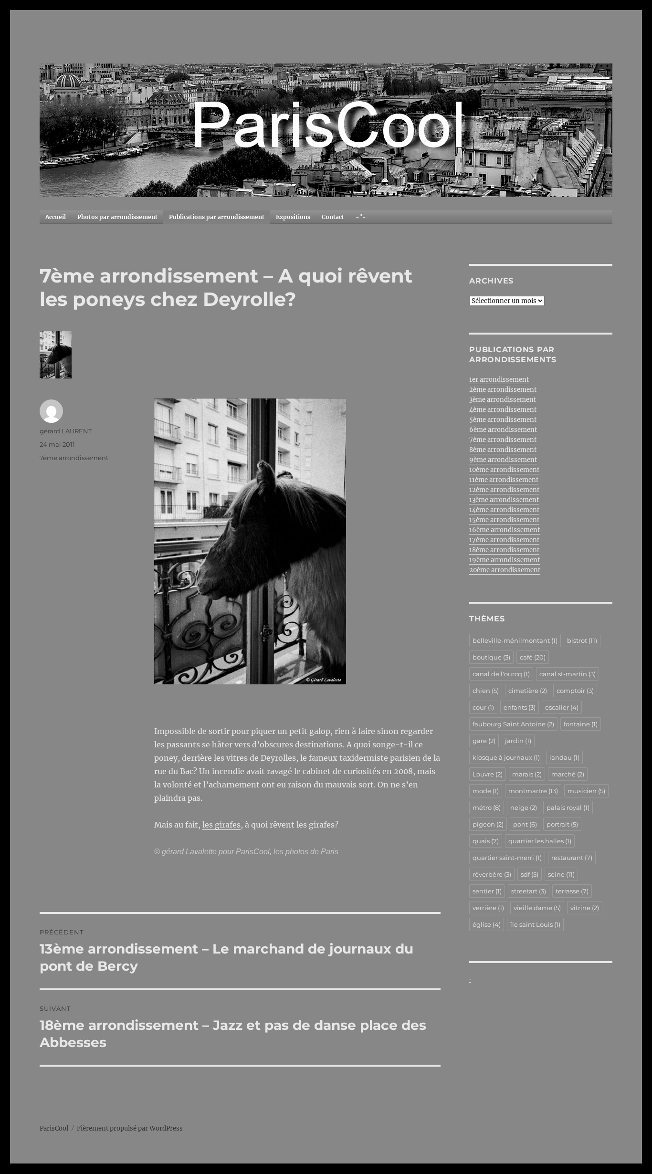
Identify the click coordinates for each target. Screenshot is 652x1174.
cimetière (527, 690)
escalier (561, 707)
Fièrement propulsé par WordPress (130, 1128)
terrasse (572, 891)
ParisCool (54, 1128)
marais (527, 774)
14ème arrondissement (504, 510)
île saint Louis (535, 924)
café (533, 657)
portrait (562, 824)
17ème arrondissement (504, 540)
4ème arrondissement (502, 410)
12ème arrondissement (504, 490)
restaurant (571, 857)
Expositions (293, 216)
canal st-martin (567, 674)
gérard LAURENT (66, 431)
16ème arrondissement (504, 530)
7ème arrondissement (74, 457)
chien (486, 690)
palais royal (568, 807)
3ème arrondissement (502, 400)
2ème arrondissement (502, 390)
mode (486, 791)
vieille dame (537, 908)
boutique (491, 657)
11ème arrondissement (503, 480)
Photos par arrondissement (117, 216)
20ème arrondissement (504, 570)
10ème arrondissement (504, 470)
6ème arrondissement (503, 430)
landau (564, 757)
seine (561, 874)
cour (483, 707)
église (487, 924)
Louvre (488, 774)
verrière (488, 908)
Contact (333, 216)
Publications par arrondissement (216, 216)
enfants (520, 707)
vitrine (584, 908)
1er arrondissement (499, 380)
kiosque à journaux (506, 757)
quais (486, 841)
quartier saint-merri (507, 857)
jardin (518, 740)
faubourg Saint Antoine (513, 724)
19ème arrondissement (504, 560)
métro (487, 807)
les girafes (221, 824)
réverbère (492, 874)
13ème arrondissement (504, 500)
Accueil (55, 216)
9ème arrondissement (503, 460)
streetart (528, 891)
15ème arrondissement (504, 520)
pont (525, 824)
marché (567, 774)
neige (523, 807)
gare (484, 740)
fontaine (581, 724)
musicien (586, 791)
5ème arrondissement (502, 420)
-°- (361, 216)
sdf (529, 874)
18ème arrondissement (504, 550)
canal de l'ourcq (501, 674)
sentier (487, 891)
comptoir (575, 690)
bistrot (582, 640)
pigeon (488, 824)
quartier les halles (539, 841)
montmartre (533, 791)
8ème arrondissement (502, 450)
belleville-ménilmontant (515, 640)
